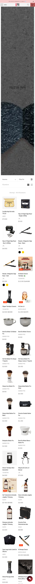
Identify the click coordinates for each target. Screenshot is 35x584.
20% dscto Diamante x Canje (17, 1)
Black (19, 252)
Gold (23, 252)
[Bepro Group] (17, 5)
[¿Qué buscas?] (28, 5)
